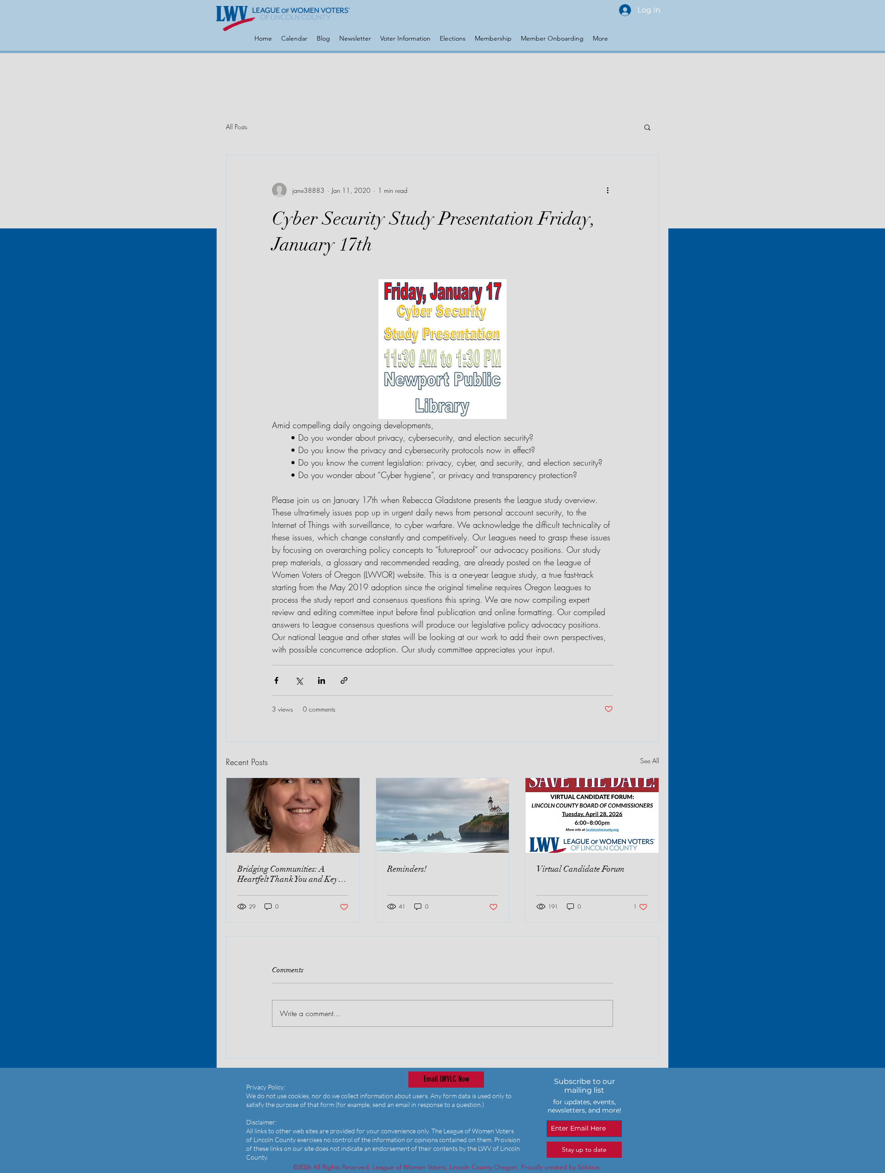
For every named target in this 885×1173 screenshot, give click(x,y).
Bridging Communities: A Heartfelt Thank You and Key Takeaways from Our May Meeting (287, 874)
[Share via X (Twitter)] (299, 680)
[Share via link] (344, 680)
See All (649, 760)
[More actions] (607, 190)
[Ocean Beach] (442, 815)
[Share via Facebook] (276, 680)
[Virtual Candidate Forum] (592, 815)
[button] (647, 127)
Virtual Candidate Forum (581, 869)
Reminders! (407, 869)
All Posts (236, 126)
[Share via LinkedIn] (321, 680)
